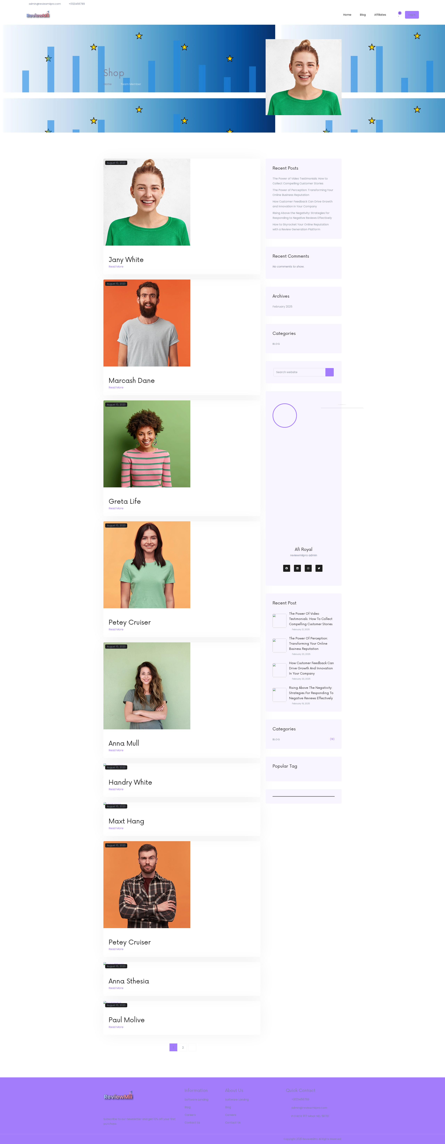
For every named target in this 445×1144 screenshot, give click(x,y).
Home (347, 15)
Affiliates (380, 15)
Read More (116, 267)
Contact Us (192, 1123)
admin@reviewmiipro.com (45, 4)
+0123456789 (77, 4)
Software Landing (196, 1100)
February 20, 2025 (301, 654)
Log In (411, 15)
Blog (363, 15)
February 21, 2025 (301, 629)
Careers (190, 1115)
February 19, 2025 (301, 703)
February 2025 (282, 307)
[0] (397, 15)
